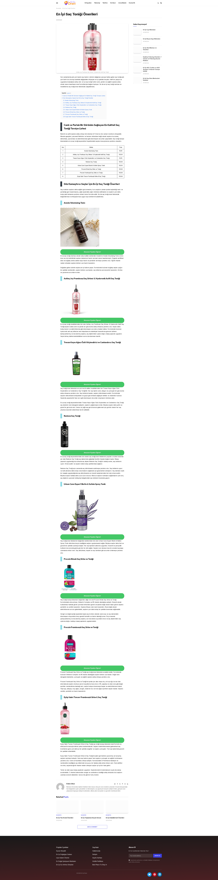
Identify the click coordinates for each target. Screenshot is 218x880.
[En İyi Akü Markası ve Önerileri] (137, 50)
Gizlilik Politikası (148, 860)
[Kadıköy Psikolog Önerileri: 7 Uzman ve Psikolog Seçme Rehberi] (137, 59)
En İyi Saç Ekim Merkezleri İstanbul (151, 79)
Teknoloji (97, 3)
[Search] (161, 3)
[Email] (50, 99)
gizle (68, 93)
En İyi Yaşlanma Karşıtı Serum (91, 818)
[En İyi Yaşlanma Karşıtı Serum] (92, 806)
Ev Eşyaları (88, 3)
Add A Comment (92, 827)
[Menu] (57, 3)
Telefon (105, 3)
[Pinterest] (50, 94)
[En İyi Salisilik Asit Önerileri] (117, 806)
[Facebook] (50, 81)
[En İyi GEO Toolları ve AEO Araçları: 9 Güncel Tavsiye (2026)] (137, 70)
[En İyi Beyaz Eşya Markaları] (137, 41)
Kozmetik (132, 3)
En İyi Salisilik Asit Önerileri (115, 818)
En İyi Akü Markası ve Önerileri (150, 48)
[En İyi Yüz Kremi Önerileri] (67, 806)
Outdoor (113, 3)
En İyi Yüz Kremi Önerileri (64, 818)
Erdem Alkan (70, 784)
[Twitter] (50, 86)
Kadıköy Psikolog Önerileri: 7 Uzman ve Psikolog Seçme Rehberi (152, 58)
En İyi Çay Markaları (149, 30)
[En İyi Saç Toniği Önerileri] (92, 46)
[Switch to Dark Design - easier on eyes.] (158, 3)
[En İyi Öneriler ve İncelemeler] (69, 3)
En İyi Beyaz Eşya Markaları (151, 39)
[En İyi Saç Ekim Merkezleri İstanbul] (137, 80)
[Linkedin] (160, 874)
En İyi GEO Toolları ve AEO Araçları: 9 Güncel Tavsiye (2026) (151, 69)
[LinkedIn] (50, 90)
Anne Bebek (122, 3)
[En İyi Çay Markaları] (137, 32)
